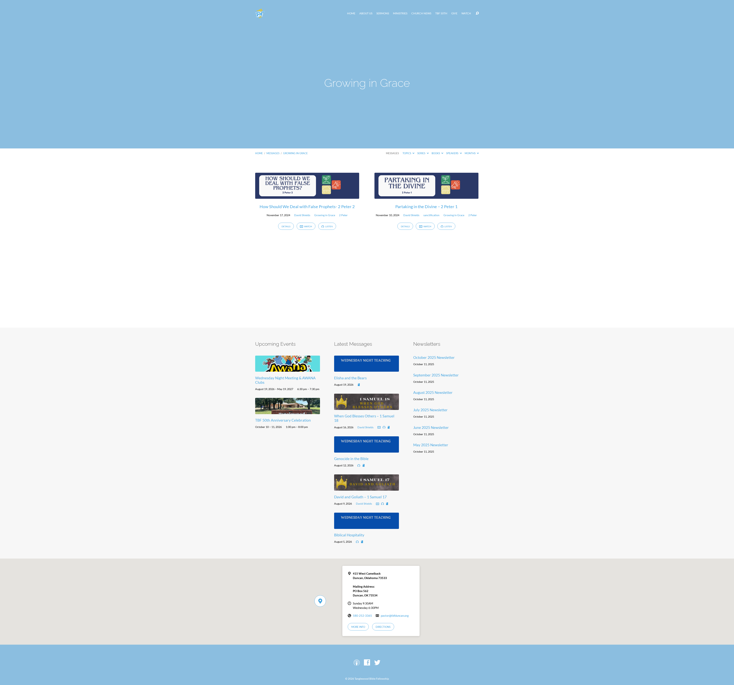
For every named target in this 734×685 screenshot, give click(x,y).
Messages (272, 153)
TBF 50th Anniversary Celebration (283, 420)
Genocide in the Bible (351, 458)
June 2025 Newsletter (431, 427)
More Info (358, 626)
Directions (383, 626)
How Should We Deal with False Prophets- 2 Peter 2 (307, 206)
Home (351, 13)
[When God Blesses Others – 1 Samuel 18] (366, 407)
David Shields (302, 215)
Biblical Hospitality (349, 535)
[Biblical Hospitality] (366, 526)
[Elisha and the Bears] (366, 369)
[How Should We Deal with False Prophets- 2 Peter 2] (307, 196)
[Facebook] (367, 662)
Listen (329, 226)
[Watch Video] (379, 427)
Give (454, 13)
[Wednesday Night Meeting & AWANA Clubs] (287, 369)
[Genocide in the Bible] (366, 449)
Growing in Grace (295, 153)
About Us (365, 13)
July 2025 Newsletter (430, 410)
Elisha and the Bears (350, 378)
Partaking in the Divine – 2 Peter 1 (426, 206)
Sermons (382, 13)
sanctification (431, 215)
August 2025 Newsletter (433, 392)
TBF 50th (441, 13)
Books (436, 153)
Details (286, 226)
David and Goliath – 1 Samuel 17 (360, 497)
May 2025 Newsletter (430, 445)
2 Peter (343, 215)
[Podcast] (357, 662)
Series (421, 153)
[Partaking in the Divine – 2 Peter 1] (426, 196)
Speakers (452, 153)
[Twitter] (377, 662)
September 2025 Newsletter (436, 375)
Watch (466, 13)
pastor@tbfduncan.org (395, 615)
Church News (421, 13)
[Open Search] (477, 13)
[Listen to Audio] (384, 427)
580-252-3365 (362, 615)
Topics (407, 153)
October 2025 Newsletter (434, 357)
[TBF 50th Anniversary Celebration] (287, 411)
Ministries (400, 13)
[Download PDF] (358, 385)
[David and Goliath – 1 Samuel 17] (366, 488)
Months (470, 153)
